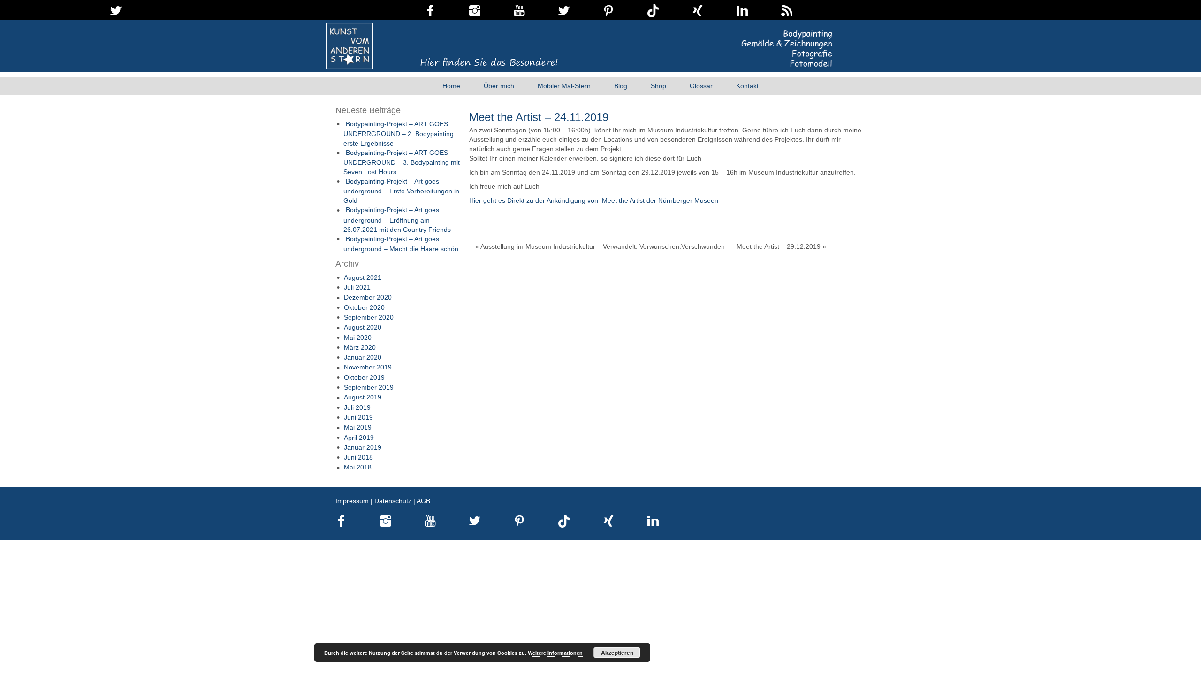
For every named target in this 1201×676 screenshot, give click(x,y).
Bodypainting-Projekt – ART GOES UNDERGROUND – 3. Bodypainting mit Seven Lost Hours (401, 162)
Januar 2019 (362, 447)
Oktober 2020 (364, 307)
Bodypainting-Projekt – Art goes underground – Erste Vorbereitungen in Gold (401, 190)
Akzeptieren (617, 652)
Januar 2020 (362, 357)
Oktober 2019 (364, 377)
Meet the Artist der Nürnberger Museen (660, 200)
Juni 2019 (358, 417)
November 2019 (368, 367)
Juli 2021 (357, 287)
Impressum (352, 501)
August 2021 (362, 277)
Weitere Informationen (555, 652)
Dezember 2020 (368, 297)
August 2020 (362, 327)
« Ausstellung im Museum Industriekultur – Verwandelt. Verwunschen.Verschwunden (600, 246)
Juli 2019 (357, 407)
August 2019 (362, 397)
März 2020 (360, 347)
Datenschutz (392, 501)
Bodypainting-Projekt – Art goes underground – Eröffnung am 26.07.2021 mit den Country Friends (397, 219)
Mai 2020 (358, 337)
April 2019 (359, 437)
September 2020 (369, 317)
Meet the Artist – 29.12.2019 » (781, 246)
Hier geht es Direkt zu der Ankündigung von (534, 200)
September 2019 (369, 387)
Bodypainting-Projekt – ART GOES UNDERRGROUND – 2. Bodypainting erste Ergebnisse (398, 133)
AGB (423, 501)
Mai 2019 (358, 427)
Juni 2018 (358, 457)
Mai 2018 (358, 467)
